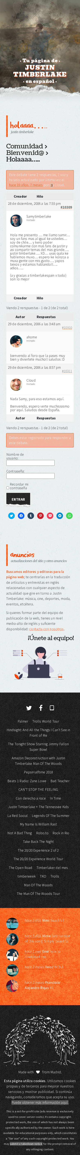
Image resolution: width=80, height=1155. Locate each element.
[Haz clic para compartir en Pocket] (44, 286)
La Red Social (17, 815)
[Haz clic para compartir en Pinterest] (37, 286)
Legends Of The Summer (50, 815)
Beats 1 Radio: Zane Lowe (26, 781)
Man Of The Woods (38, 885)
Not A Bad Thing (19, 833)
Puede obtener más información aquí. (40, 1102)
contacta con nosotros (46, 629)
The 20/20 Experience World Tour (38, 859)
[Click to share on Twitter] (14, 286)
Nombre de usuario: (15, 456)
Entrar (18, 499)
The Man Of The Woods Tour (38, 893)
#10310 (67, 328)
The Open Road (20, 867)
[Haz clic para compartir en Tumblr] (29, 286)
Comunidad (24, 146)
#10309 (66, 207)
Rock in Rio (61, 833)
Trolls (54, 876)
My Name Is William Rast (38, 824)
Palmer (23, 721)
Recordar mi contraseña (19, 486)
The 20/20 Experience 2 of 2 (38, 850)
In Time (55, 798)
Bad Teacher (59, 781)
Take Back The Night (38, 841)
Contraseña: (15, 471)
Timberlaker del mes (52, 867)
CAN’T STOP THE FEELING (38, 789)
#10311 (67, 371)
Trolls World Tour (45, 721)
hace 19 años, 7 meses (26, 185)
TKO (43, 876)
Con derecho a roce (31, 798)
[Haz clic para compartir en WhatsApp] (60, 286)
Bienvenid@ (25, 152)
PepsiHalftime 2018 (38, 772)
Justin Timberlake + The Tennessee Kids (38, 807)
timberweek (26, 876)
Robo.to (42, 833)
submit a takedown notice (26, 1144)
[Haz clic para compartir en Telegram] (52, 286)
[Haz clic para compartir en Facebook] (21, 286)
